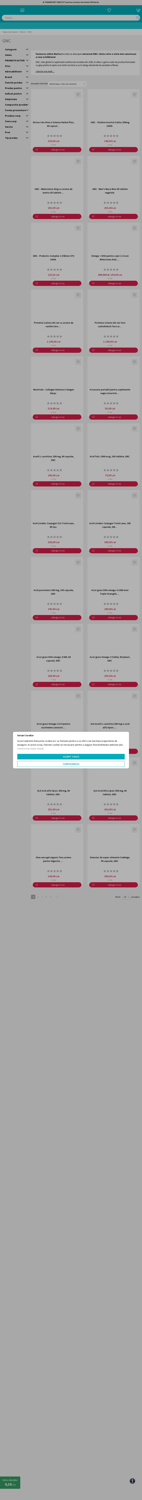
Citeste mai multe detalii (30, 748)
